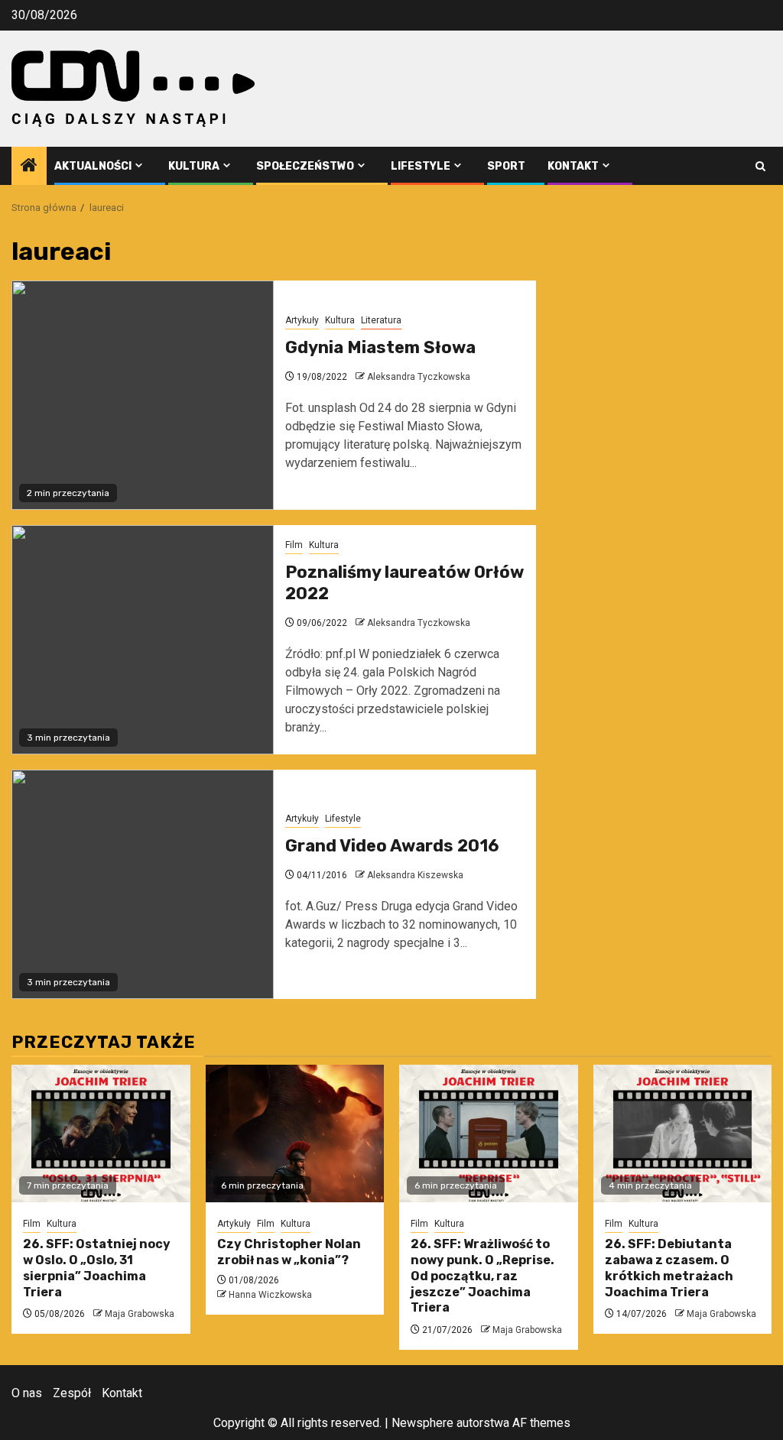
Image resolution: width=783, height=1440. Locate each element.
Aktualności (93, 166)
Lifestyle (420, 166)
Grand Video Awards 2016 (392, 845)
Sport (506, 166)
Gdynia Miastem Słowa (380, 347)
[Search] (760, 166)
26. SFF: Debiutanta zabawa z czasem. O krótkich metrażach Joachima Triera (669, 1268)
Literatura (381, 320)
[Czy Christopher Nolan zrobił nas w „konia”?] (295, 1133)
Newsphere (422, 1423)
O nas (26, 1393)
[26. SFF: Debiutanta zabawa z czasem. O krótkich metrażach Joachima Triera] (682, 1133)
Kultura (193, 166)
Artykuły (302, 320)
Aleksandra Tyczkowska (418, 376)
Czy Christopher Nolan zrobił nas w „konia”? (289, 1252)
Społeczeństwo (305, 166)
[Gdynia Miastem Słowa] (142, 395)
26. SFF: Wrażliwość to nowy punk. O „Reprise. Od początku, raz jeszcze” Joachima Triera (482, 1276)
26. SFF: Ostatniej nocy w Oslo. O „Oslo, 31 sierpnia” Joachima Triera (97, 1268)
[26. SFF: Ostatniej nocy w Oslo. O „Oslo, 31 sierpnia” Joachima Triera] (100, 1133)
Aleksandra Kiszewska (415, 875)
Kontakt (573, 166)
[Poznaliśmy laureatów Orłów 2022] (142, 639)
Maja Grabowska (139, 1314)
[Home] (29, 166)
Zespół (72, 1393)
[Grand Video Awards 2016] (142, 884)
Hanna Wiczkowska (270, 1294)
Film (294, 545)
